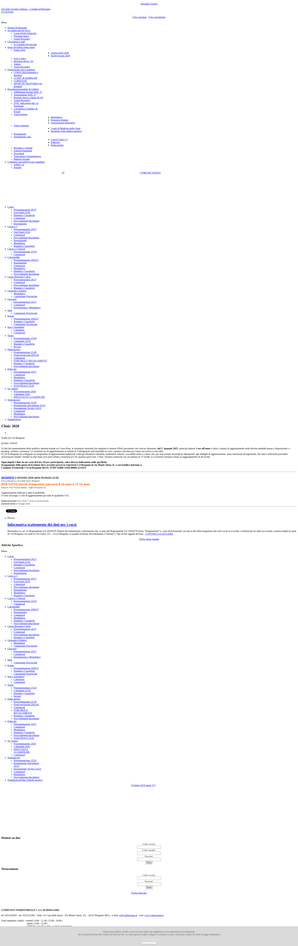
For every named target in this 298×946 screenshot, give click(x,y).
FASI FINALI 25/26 (24, 386)
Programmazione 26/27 (25, 209)
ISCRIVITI (7, 477)
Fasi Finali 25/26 (22, 212)
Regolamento (20, 223)
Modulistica (19, 243)
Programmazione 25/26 (25, 251)
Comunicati (19, 218)
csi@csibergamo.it (128, 915)
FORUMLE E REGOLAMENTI (30, 360)
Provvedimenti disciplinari (26, 221)
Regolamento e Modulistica (27, 307)
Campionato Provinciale (25, 296)
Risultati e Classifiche (24, 215)
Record (17, 346)
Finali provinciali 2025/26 (26, 355)
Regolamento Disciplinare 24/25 (29, 405)
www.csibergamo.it (154, 915)
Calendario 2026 (22, 394)
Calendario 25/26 (22, 341)
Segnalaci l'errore (149, 3)
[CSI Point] (7, 12)
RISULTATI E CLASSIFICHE (29, 397)
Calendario (19, 330)
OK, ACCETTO (149, 943)
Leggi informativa (149, 939)
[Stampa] (7, 432)
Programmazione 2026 (25, 391)
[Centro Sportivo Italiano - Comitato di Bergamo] (25, 9)
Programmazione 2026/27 (26, 260)
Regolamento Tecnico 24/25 (27, 408)
